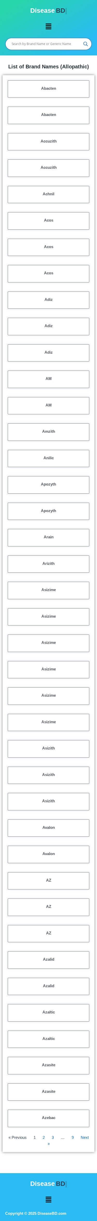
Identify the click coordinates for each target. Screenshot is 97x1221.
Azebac (48, 1117)
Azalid (48, 959)
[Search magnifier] (85, 44)
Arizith (48, 563)
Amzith (48, 431)
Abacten (48, 88)
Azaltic (48, 1012)
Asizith (48, 748)
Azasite (48, 1065)
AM (49, 378)
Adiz (48, 299)
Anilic (48, 458)
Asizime (48, 589)
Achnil (48, 194)
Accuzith (49, 141)
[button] (48, 26)
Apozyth (48, 484)
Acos (48, 220)
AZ (48, 880)
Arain (49, 537)
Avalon (48, 827)
